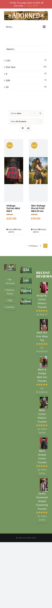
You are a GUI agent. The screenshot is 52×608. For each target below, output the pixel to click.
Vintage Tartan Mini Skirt (13, 208)
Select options (11, 230)
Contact (10, 307)
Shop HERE (32, 5)
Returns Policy (10, 292)
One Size (10, 67)
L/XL (8, 60)
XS (7, 87)
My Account (10, 281)
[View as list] (28, 128)
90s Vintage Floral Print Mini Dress (38, 208)
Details (18, 229)
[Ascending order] (40, 113)
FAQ (10, 300)
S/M (8, 80)
